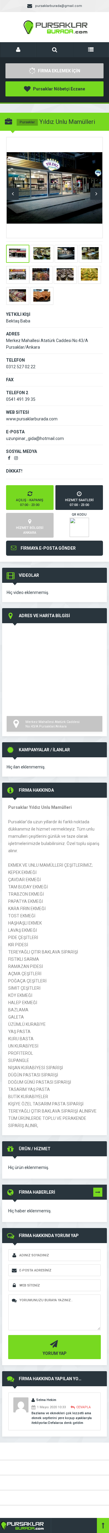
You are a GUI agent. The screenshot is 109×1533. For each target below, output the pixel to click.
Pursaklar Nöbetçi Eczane (58, 88)
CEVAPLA (83, 1407)
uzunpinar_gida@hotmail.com (35, 438)
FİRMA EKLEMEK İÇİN (58, 70)
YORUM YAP (55, 1353)
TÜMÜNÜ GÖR (97, 1193)
